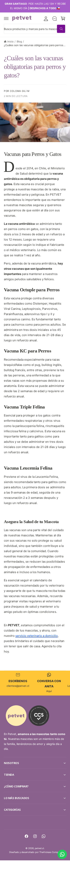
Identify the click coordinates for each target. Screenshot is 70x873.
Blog (19, 41)
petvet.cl (39, 848)
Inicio (10, 41)
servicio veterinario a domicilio (36, 636)
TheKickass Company (50, 852)
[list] (35, 683)
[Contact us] (62, 854)
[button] (6, 18)
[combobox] (35, 29)
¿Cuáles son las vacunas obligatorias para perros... (35, 45)
